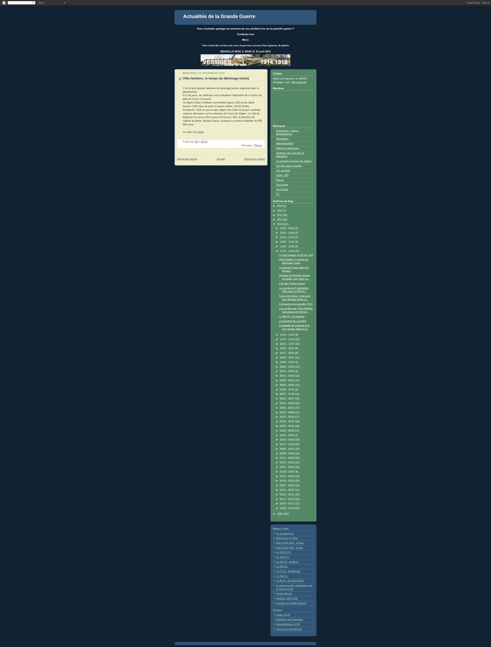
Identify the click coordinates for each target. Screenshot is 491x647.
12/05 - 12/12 (287, 242)
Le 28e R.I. (282, 566)
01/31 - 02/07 (287, 490)
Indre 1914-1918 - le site (289, 547)
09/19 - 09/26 (287, 371)
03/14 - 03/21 (287, 462)
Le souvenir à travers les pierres (294, 161)
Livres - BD (282, 175)
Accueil (221, 159)
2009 (280, 514)
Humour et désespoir (287, 148)
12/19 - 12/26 (287, 233)
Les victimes (283, 170)
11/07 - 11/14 (287, 339)
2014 (280, 206)
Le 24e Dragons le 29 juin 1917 (296, 255)
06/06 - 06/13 (287, 408)
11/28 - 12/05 (287, 246)
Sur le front (282, 189)
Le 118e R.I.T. (284, 552)
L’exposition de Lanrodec (292, 321)
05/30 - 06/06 (287, 412)
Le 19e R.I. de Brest (287, 562)
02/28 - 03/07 (287, 471)
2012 (280, 215)
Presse (258, 145)
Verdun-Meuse (284, 593)
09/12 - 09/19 (287, 376)
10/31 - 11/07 (287, 344)
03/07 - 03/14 (287, 467)
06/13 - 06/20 (287, 403)
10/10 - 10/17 (287, 357)
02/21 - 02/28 (287, 476)
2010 (280, 224)
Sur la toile (282, 184)
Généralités (282, 139)
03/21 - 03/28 (287, 458)
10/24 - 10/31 (287, 348)
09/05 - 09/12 (287, 380)
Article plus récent (187, 159)
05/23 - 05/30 (287, 417)
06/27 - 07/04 (287, 394)
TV (277, 194)
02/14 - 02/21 (287, 480)
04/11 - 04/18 (287, 444)
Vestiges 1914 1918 (287, 598)
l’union (200, 132)
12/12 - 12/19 (287, 237)
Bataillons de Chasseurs (289, 619)
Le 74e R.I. (282, 576)
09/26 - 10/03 (287, 367)
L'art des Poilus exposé (292, 283)
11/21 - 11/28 (287, 251)
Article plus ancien (254, 159)
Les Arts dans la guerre (289, 166)
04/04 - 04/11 (287, 449)
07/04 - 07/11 (287, 389)
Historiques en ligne (287, 538)
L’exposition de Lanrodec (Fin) (295, 304)
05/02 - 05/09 (287, 430)
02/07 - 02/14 (287, 485)
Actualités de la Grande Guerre (219, 16)
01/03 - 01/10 (287, 508)
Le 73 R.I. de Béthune (288, 571)
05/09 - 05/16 (287, 426)
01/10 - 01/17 (287, 503)
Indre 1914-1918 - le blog (289, 543)
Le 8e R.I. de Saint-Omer (290, 580)
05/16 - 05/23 (287, 421)
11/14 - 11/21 (287, 334)
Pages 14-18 (283, 615)
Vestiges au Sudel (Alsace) (291, 603)
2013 (280, 210)
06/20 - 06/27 (287, 398)
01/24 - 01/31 (287, 494)
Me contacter (299, 82)
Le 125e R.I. (283, 557)
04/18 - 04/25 (287, 439)
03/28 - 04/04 (287, 453)
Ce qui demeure (284, 533)
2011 (280, 219)
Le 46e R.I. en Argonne (292, 316)
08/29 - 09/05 (287, 385)
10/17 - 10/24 (287, 353)
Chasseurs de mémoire (289, 629)
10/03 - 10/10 (287, 362)
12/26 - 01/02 (287, 228)
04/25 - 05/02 (287, 435)
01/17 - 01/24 (287, 499)
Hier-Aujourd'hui (284, 143)
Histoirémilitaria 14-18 (288, 624)
